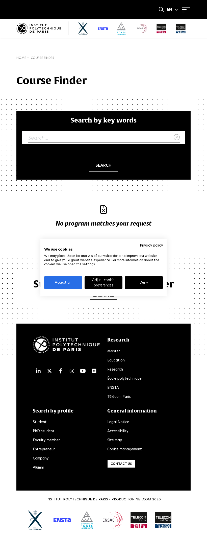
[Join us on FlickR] (94, 371)
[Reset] (177, 137)
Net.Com (143, 499)
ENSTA (113, 387)
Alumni (38, 467)
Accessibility (117, 430)
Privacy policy (151, 245)
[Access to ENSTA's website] (62, 520)
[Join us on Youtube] (83, 371)
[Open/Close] (186, 9)
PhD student (44, 430)
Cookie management (124, 449)
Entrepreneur (44, 449)
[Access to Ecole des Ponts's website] (87, 520)
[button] (172, 10)
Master (113, 351)
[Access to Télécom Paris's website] (139, 520)
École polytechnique (124, 378)
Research (115, 369)
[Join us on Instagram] (72, 371)
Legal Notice (118, 421)
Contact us (121, 463)
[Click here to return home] (38, 28)
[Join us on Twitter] (49, 371)
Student (40, 421)
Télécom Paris (119, 396)
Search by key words (104, 120)
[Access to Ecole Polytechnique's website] (35, 520)
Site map (114, 440)
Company (41, 458)
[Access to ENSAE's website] (113, 520)
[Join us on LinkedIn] (38, 371)
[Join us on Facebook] (60, 371)
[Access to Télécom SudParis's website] (163, 520)
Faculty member (46, 440)
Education (116, 360)
